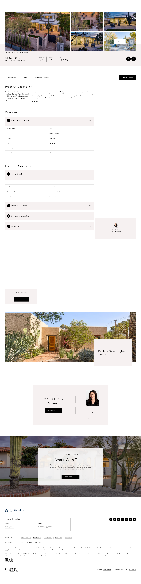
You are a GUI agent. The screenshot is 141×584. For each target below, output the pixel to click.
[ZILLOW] (134, 519)
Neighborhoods (86, 3)
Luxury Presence (107, 569)
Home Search (58, 537)
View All (120, 41)
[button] (124, 3)
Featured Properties (26, 537)
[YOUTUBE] (130, 519)
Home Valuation (48, 537)
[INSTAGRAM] (114, 519)
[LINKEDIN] (118, 519)
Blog (22, 542)
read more (101, 354)
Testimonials (38, 542)
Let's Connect (98, 3)
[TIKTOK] (122, 519)
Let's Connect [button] (68, 537)
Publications (29, 542)
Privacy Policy (132, 569)
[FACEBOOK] (110, 519)
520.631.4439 (109, 3)
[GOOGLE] (126, 519)
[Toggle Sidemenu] (134, 3)
